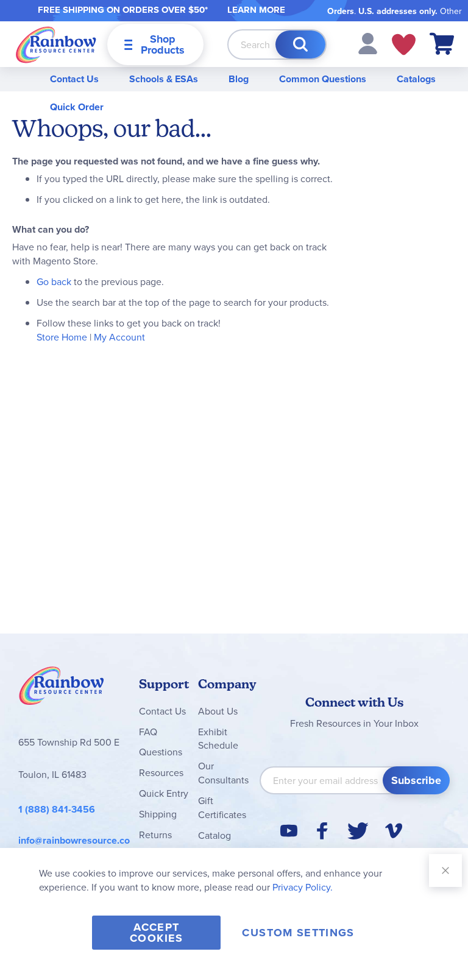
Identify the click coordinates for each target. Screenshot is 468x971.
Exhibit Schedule (218, 738)
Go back (54, 281)
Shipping (158, 814)
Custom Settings (298, 933)
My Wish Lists (404, 44)
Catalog (214, 835)
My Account (119, 337)
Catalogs (416, 79)
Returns (155, 834)
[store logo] (56, 44)
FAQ (148, 731)
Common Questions (322, 79)
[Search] (300, 44)
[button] (367, 42)
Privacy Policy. (302, 887)
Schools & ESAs (163, 79)
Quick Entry (163, 793)
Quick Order (77, 107)
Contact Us (74, 79)
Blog (239, 79)
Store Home (62, 337)
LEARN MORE (256, 9)
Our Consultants (223, 772)
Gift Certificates (222, 807)
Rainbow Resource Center (61, 689)
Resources (161, 772)
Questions (160, 751)
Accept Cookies (156, 932)
